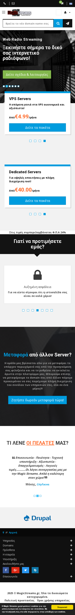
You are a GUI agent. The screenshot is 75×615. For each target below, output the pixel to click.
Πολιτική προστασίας (19, 600)
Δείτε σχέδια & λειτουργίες (27, 74)
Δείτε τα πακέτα (37, 127)
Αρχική (13, 532)
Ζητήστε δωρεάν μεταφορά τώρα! (37, 400)
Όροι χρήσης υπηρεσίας (53, 600)
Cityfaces (43, 484)
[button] (8, 473)
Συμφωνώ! (62, 607)
